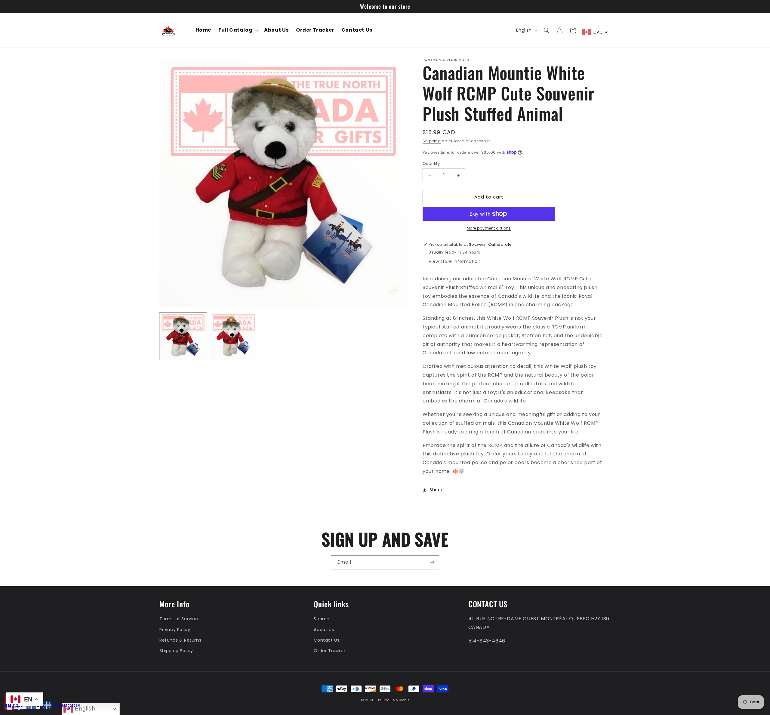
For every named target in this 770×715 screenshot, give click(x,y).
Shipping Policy (176, 651)
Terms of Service (178, 619)
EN (8, 705)
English (84, 708)
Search (322, 619)
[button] (237, 30)
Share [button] (436, 490)
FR (16, 705)
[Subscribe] (432, 562)
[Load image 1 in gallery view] (183, 336)
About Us (324, 630)
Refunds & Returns (180, 640)
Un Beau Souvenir (393, 700)
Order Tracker (329, 651)
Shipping (432, 140)
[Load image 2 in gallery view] (233, 336)
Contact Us (326, 640)
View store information (454, 261)
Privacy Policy (174, 630)
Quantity (431, 163)
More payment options (489, 228)
